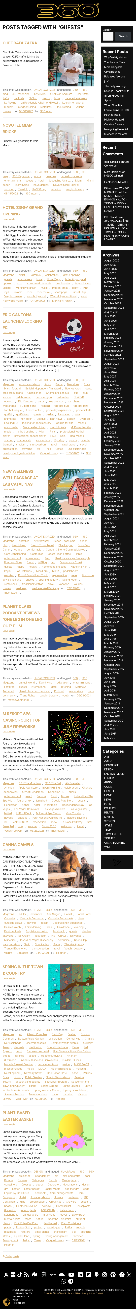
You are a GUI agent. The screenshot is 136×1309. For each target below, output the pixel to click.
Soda (56, 944)
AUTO (108, 760)
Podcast (59, 691)
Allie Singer (53, 914)
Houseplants (83, 1206)
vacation (56, 189)
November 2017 (113, 712)
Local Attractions (48, 1064)
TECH (107, 829)
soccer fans (43, 440)
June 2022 (110, 475)
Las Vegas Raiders (54, 809)
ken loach (26, 418)
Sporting (59, 440)
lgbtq (54, 686)
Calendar (48, 1293)
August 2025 (111, 312)
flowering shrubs (40, 1197)
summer (9, 189)
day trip (31, 922)
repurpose (10, 1231)
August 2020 (111, 570)
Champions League (57, 392)
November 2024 (113, 350)
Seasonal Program (56, 1081)
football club (61, 405)
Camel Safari (83, 914)
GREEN (108, 782)
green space (37, 1201)
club (75, 392)
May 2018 (110, 686)
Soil (74, 1231)
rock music (43, 292)
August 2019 (111, 621)
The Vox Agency (74, 944)
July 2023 (110, 419)
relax (74, 575)
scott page (60, 292)
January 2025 (112, 342)
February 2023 (112, 441)
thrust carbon (38, 444)
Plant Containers (71, 1223)
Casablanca (34, 392)
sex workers (76, 691)
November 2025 (113, 299)
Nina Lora (42, 571)
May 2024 (110, 376)
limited (8, 813)
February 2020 (112, 596)
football (45, 405)
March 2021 (111, 540)
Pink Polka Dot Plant (26, 1223)
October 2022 (112, 458)
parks (75, 1073)
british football (12, 388)
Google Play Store (62, 800)
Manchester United (34, 427)
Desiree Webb (12, 927)
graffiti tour (22, 414)
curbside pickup (13, 922)
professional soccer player (30, 435)
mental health (12, 1219)
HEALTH (109, 791)
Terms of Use (74, 1293)
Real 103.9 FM (20, 822)
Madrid (82, 423)
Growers (71, 1201)
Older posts (12, 1256)
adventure (36, 914)
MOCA (42, 1068)
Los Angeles (63, 283)
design (86, 1184)
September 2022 (114, 462)
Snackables (42, 944)
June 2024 (110, 372)
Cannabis (9, 918)
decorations (70, 1184)
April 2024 (110, 380)
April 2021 (110, 535)
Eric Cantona (25, 401)
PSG (53, 435)
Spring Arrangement (56, 1236)
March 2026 (111, 282)
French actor (33, 410)
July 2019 (109, 626)
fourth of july (24, 800)
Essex (75, 1047)
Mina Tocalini (73, 813)
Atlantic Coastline (37, 1034)
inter (77, 414)
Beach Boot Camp (64, 541)
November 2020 (114, 557)
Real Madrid (77, 435)
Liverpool (85, 418)
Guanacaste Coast (71, 562)
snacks (30, 579)
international (39, 686)
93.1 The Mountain (30, 783)
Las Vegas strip (79, 809)
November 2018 (113, 660)
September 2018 (114, 669)
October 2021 (112, 509)
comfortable (34, 549)
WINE (107, 847)
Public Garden (33, 1077)
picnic (17, 1077)
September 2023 (114, 411)
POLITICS (110, 808)
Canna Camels (18, 844)
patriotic (22, 817)
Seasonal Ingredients (27, 1081)
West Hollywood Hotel (63, 296)
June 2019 (110, 630)
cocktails (19, 98)
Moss (28, 1219)
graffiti (8, 414)
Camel (68, 914)
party (75, 287)
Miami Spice (22, 185)
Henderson (10, 805)
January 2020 (112, 600)
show (54, 822)
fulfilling (42, 562)
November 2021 (113, 505)
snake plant (60, 1231)
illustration (40, 935)
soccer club (24, 440)
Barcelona (73, 384)
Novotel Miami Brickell (66, 185)
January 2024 (112, 393)
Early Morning (33, 927)
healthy (33, 566)
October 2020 (112, 561)
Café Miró (40, 94)
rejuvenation (59, 575)
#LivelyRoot (68, 1171)
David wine (45, 682)
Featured (9, 686)
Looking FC (11, 423)
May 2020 (110, 583)
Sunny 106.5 (49, 826)
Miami (78, 180)
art (20, 1034)
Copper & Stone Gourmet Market (65, 549)
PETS (107, 804)
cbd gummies (112, 161)
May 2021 (110, 531)
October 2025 (112, 303)
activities (24, 541)
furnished (41, 800)
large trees (49, 1214)
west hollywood (36, 296)
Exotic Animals (12, 931)
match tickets (58, 427)
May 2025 (110, 325)
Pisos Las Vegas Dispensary (36, 940)
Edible (49, 927)
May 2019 (110, 634)
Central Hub (73, 1038)
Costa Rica (36, 554)
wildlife (8, 952)
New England (12, 1073)
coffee (18, 549)
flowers (58, 1197)
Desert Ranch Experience (68, 922)
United (59, 448)
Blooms (8, 1180)
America (9, 787)
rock (29, 292)
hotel (57, 98)
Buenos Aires (73, 388)
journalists (10, 418)
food (54, 796)
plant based (50, 1223)
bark (87, 1176)
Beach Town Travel (42, 545)
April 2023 (110, 432)
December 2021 (113, 501)
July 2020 (110, 574)
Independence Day (73, 805)
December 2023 (113, 398)
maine (66, 1064)
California (35, 275)
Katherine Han (79, 566)
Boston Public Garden (31, 1038)
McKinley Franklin (26, 287)
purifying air (53, 1227)
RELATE (108, 812)
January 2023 (112, 445)
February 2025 (112, 337)
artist (22, 275)
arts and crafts (71, 1176)
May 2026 (110, 273)
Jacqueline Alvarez (76, 98)
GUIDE (108, 786)
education (62, 682)
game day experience (58, 410)
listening (66, 686)
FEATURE (109, 778)
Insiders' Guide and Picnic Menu (39, 1060)
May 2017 (110, 738)
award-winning (51, 787)
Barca (59, 384)
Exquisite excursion (37, 931)
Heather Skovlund (51, 1055)
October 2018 (112, 664)
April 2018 (110, 690)
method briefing (25, 431)
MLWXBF (123, 182)
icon (19, 283)
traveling (27, 448)
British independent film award (43, 388)
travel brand (68, 444)
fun (53, 562)
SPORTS (109, 821)
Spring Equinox (71, 1085)
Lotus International (73, 102)
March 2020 (111, 591)
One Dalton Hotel (57, 1073)
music (44, 287)
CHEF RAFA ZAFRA (20, 43)
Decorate (53, 1184)
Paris (53, 431)
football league (13, 410)
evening (79, 927)
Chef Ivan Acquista (61, 94)
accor (37, 176)
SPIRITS (109, 816)
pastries (9, 575)
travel (53, 444)
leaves (64, 1214)
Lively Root (78, 1214)
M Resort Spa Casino (48, 813)
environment (33, 558)
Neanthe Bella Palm (59, 1219)
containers (10, 1184)
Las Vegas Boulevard (26, 809)
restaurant (46, 107)
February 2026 (112, 286)
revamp (18, 292)
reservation (39, 822)
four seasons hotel (38, 1051)
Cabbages (38, 1180)
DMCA (63, 1293)
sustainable (11, 584)
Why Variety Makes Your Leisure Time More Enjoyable (115, 62)
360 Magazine (21, 94)
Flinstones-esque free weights (72, 558)
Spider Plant (21, 1236)
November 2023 (113, 402)
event (29, 796)
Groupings (55, 1201)
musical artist (60, 287)
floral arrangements (61, 1193)
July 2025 (110, 316)
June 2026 (110, 269)
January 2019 (112, 651)
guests (46, 98)
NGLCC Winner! (113, 175)
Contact (99, 1293)
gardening (73, 1197)
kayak (7, 571)
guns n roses (24, 279)
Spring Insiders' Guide (46, 1090)
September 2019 (114, 617)
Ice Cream (24, 935)
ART (106, 756)
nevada (8, 817)
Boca (87, 384)
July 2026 (110, 264)
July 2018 (109, 677)
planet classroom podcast (34, 691)
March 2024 (111, 385)
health (8, 1206)
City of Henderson (33, 792)
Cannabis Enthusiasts (60, 918)
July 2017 (109, 729)
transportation (40, 948)
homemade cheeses (54, 566)
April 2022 (110, 484)
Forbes (65, 796)
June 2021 (110, 527)
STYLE (108, 825)
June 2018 (110, 682)
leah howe (56, 418)
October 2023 (112, 406)
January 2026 (112, 290)
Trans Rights (27, 695)
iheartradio (50, 805)
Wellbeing (21, 588)
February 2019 (112, 647)
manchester (11, 427)
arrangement (42, 1176)
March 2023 (111, 436)
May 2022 (110, 479)
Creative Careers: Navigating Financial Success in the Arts (116, 129)
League (41, 418)
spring (32, 1085)
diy (6, 1188)
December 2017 (113, 707)
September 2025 (114, 307)
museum (81, 1068)
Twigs (26, 1240)
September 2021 (114, 514)
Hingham (72, 1055)
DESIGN (38, 1171)
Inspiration (64, 414)
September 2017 (114, 720)
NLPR (55, 571)
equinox (9, 401)
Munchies (10, 940)
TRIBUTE (109, 838)
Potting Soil (23, 1227)
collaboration (23, 397)
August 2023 (111, 415)
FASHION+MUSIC (114, 773)
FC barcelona (28, 405)
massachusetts (13, 1068)
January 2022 (112, 497)
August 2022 (111, 467)
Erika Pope (63, 927)
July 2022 (110, 471)
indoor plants (28, 1210)
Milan (42, 431)
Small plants (42, 1231)
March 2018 (111, 694)
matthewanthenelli (18, 699)
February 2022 (112, 492)
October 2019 (112, 613)
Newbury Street (33, 1073)
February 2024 (112, 389)
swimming (66, 826)
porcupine (64, 940)
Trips (48, 448)
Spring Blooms (49, 1085)
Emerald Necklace (57, 1047)
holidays (47, 1206)
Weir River (22, 1098)
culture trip (63, 397)
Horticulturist (63, 1206)
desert (44, 922)
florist (22, 1197)
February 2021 (112, 544)
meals (7, 431)
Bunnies (22, 1180)
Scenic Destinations (58, 1077)
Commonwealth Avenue (65, 1043)
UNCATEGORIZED (44, 89)
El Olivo (33, 98)
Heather (61, 952)
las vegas (75, 935)
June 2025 (110, 320)
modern (8, 107)
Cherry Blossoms (36, 1043)
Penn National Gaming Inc (47, 817)
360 (75, 89)
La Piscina (10, 102)
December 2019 (113, 604)
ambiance (25, 1176)
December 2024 (113, 346)
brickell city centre (71, 176)
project (38, 1227)
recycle (80, 1227)
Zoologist (22, 952)
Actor (47, 384)
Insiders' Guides (72, 1060)
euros (41, 401)
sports (73, 440)
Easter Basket (32, 1188)
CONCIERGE (111, 765)
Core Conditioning (15, 554)
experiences (56, 401)
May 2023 (110, 428)
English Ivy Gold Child (16, 1193)
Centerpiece (69, 1180)
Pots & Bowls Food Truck (33, 575)
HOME (108, 795)
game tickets (83, 410)
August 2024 (111, 363)
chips (81, 918)
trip (38, 448)
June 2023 (110, 424)
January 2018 (112, 703)
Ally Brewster (41, 541)
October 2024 (112, 355)
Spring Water (69, 579)
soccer (8, 440)
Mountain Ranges (61, 1068)
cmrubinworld (27, 682)
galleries (19, 1055)
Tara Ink (23, 189)
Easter (16, 1188)
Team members (38, 1094)
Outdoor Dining (27, 107)
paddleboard (70, 571)
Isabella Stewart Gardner (18, 1064)
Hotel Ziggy (54, 279)
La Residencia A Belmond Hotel (39, 102)
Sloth (27, 944)
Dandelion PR (56, 792)
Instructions (67, 1210)
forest (30, 562)
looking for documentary (36, 423)
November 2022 (113, 454)
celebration (52, 275)
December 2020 (114, 553)
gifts (22, 1201)
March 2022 (111, 488)
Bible (56, 1293)
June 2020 (110, 578)
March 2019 (111, 643)
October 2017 (112, 716)
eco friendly (72, 1188)
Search (107, 29)
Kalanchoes (11, 1214)
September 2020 (114, 565)
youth (65, 695)
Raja (63, 435)
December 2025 (113, 295)
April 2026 (110, 277)
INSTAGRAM (58, 935)
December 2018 (113, 656)
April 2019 (110, 639)
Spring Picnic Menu (75, 1090)
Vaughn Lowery (75, 189)
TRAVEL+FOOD (43, 910)
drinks (78, 554)
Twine (37, 1240)
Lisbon (71, 418)
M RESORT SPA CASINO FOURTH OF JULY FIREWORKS (21, 720)
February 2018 (112, 699)
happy (20, 566)
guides (50, 414)
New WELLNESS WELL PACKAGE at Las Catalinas (20, 478)
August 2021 (111, 518)
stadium (20, 444)
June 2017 (110, 733)
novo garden (41, 185)
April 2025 (110, 329)
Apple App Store (28, 787)
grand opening (71, 275)
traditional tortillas (32, 584)
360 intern (46, 111)
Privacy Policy (88, 1293)
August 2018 (111, 673)
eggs (86, 1188)
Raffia (68, 1227)
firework (41, 796)
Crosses (26, 1184)
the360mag (64, 107)
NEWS (108, 799)
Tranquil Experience (15, 948)
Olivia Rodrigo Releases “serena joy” (114, 76)
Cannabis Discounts (32, 918)
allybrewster (11, 592)
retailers (25, 1231)
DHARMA (79, 397)
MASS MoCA (81, 1064)
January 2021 (112, 548)
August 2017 (111, 725)
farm (47, 558)
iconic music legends (39, 283)
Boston (72, 1034)
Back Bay (57, 1034)
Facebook (59, 931)
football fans (80, 405)
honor (25, 805)
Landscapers (30, 1214)
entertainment (12, 180)
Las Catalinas (24, 571)
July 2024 (110, 368)
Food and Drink (13, 562)
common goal (44, 397)
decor (39, 1184)
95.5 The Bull (53, 783)
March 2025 (111, 333)
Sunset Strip (79, 292)
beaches (51, 176)
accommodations (29, 384)
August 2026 (111, 260)
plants (7, 1227)
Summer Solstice (14, 1094)
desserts (19, 1047)
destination (35, 1047)
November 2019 (113, 609)
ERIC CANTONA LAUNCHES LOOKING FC (22, 321)
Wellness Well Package (45, 588)
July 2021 (109, 522)
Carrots (53, 1180)
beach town (19, 545)
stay (20, 826)
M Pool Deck (24, 813)
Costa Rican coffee (59, 554)
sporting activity (48, 579)
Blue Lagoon (66, 545)
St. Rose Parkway (72, 822)
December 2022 (113, 449)
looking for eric (64, 423)
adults (22, 914)
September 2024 (114, 359)
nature (39, 1219)
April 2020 (110, 587)
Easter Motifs (52, 1188)
